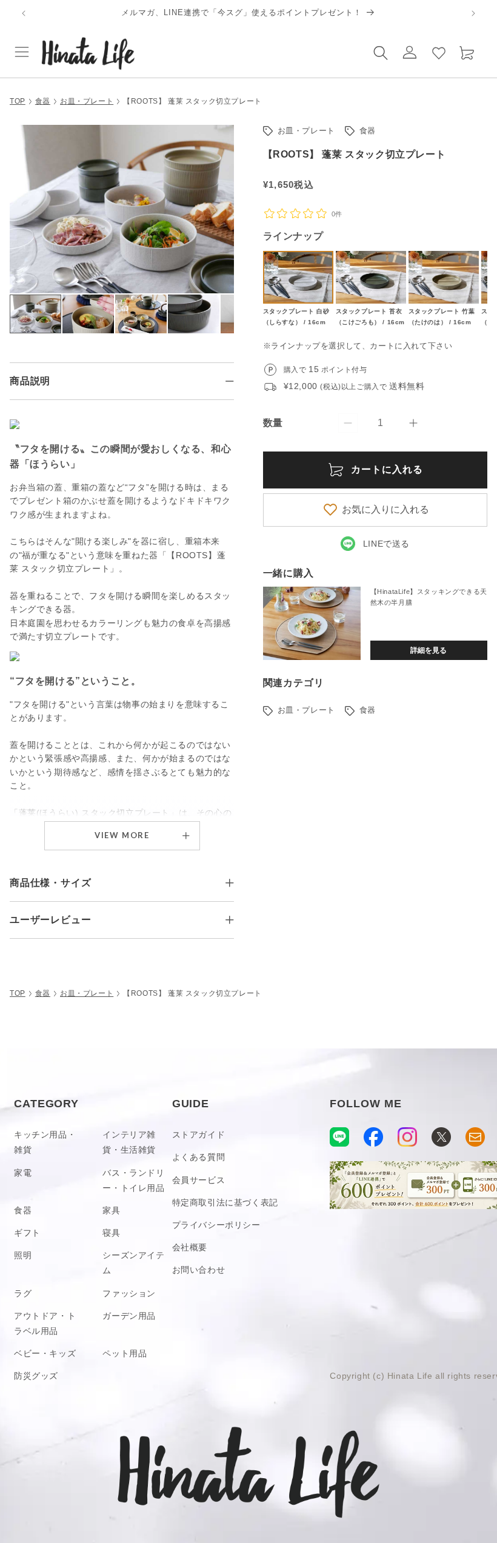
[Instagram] (407, 1137)
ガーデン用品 (129, 1316)
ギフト (27, 1233)
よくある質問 (198, 1157)
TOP (17, 101)
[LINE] (339, 1137)
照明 (23, 1255)
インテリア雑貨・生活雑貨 (129, 1142)
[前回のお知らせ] (23, 13)
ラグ (23, 1293)
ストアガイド (198, 1134)
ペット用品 (124, 1353)
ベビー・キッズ (45, 1353)
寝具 (111, 1233)
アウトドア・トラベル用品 (45, 1323)
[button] (22, 52)
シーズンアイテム (133, 1262)
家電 (23, 1173)
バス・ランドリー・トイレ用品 (133, 1180)
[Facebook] (373, 1137)
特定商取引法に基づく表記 (225, 1202)
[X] (441, 1137)
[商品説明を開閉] (229, 381)
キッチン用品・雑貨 (45, 1142)
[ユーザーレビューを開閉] (229, 920)
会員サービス (198, 1180)
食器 (42, 101)
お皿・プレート (86, 101)
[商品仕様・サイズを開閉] (229, 883)
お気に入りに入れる (385, 509)
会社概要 (189, 1247)
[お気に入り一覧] (439, 52)
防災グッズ (36, 1376)
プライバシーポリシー (216, 1225)
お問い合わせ (198, 1270)
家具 (111, 1210)
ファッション (129, 1293)
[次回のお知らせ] (473, 13)
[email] (475, 1137)
